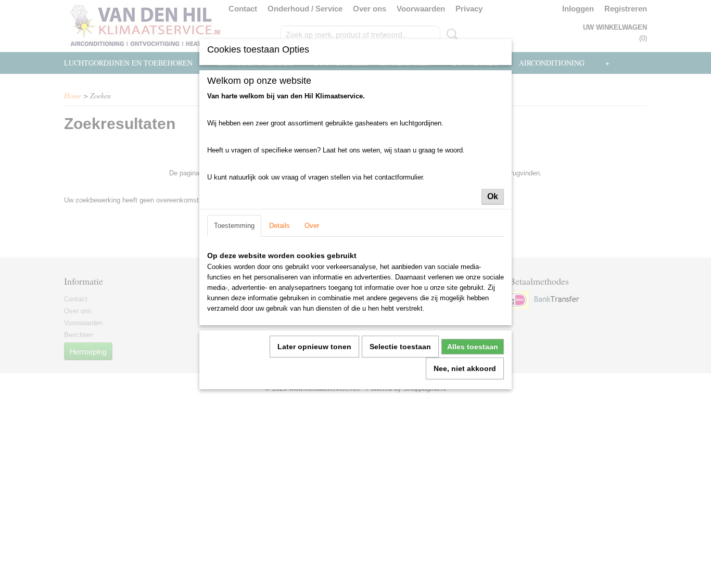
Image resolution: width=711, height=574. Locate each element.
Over (311, 225)
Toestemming (234, 225)
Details (279, 225)
